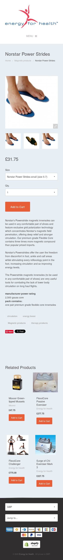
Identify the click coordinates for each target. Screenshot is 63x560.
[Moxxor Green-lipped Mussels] (18, 382)
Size (7, 170)
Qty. (7, 185)
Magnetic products (22, 60)
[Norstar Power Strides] (13, 141)
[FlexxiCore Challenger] (18, 444)
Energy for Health (26, 554)
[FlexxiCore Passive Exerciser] (45, 382)
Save (11, 331)
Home (8, 60)
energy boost (29, 316)
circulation (12, 316)
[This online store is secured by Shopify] (31, 544)
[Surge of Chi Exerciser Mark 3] (45, 444)
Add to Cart (17, 207)
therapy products (39, 322)
